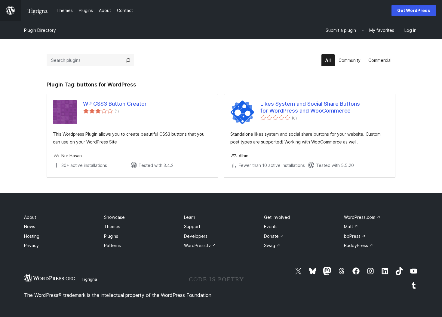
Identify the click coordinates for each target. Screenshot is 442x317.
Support (192, 226)
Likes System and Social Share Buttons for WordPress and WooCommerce (310, 107)
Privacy (31, 245)
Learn (189, 217)
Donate (274, 236)
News (29, 226)
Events (271, 226)
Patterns (112, 245)
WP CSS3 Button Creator (115, 104)
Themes (112, 226)
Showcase (114, 217)
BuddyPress (358, 245)
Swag (272, 245)
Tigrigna (89, 279)
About (30, 217)
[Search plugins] (128, 60)
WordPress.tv (200, 245)
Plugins (111, 236)
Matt (351, 226)
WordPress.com (362, 217)
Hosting (31, 236)
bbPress (355, 236)
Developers (195, 236)
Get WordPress (413, 10)
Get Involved (277, 217)
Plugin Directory (40, 30)
